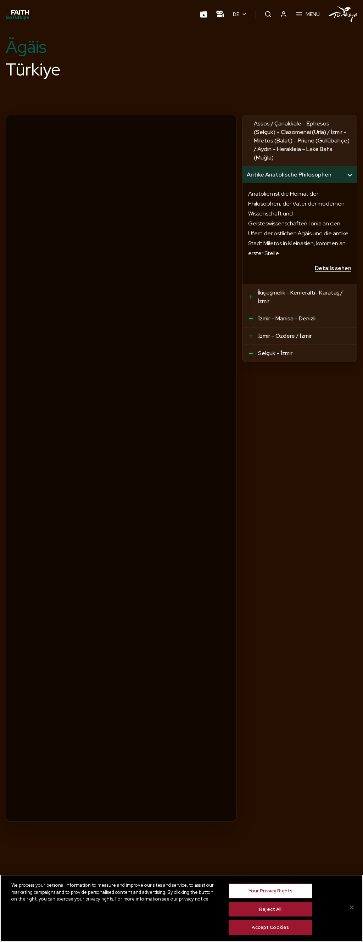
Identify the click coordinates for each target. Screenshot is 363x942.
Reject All (270, 909)
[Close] (351, 907)
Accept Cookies (270, 927)
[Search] (268, 14)
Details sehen (333, 268)
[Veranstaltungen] (203, 14)
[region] (181, 908)
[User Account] (283, 14)
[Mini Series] (220, 14)
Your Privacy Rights (270, 891)
